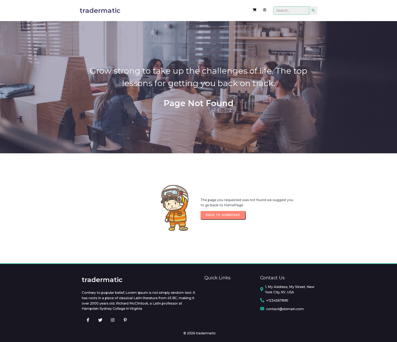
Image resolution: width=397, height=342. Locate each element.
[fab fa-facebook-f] (88, 320)
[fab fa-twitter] (100, 320)
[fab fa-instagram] (113, 320)
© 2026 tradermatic (199, 333)
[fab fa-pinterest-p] (125, 320)
